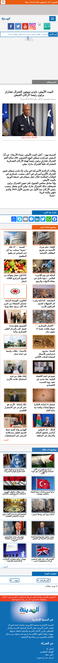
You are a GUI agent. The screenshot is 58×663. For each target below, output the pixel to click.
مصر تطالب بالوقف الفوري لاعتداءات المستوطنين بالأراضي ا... (14, 493)
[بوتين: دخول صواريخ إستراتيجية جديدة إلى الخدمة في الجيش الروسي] (43, 528)
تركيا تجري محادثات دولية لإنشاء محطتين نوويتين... (42, 493)
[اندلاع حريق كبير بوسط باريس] (43, 505)
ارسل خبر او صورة (45, 658)
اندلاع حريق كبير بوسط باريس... (42, 514)
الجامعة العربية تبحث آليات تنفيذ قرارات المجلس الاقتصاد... (14, 515)
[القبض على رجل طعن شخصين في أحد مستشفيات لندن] (43, 550)
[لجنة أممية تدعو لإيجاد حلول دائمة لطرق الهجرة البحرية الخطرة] (14, 461)
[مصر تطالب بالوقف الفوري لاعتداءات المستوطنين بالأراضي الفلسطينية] (14, 483)
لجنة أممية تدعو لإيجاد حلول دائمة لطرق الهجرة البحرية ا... (14, 470)
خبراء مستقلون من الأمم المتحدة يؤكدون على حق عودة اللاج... (42, 471)
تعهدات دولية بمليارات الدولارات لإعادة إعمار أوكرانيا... (14, 560)
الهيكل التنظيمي (47, 652)
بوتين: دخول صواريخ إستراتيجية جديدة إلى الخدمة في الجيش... (42, 537)
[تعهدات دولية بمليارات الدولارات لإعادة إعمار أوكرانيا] (14, 550)
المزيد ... (5, 440)
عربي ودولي (52, 82)
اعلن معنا (49, 655)
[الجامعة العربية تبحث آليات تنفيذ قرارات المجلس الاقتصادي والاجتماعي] (14, 505)
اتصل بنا (50, 649)
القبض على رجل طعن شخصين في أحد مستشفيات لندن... (42, 560)
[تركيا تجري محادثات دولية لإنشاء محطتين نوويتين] (43, 483)
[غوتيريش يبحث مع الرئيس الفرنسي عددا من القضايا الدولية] (14, 528)
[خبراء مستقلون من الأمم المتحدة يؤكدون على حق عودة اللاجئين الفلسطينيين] (43, 461)
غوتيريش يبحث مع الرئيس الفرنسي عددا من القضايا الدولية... (14, 538)
